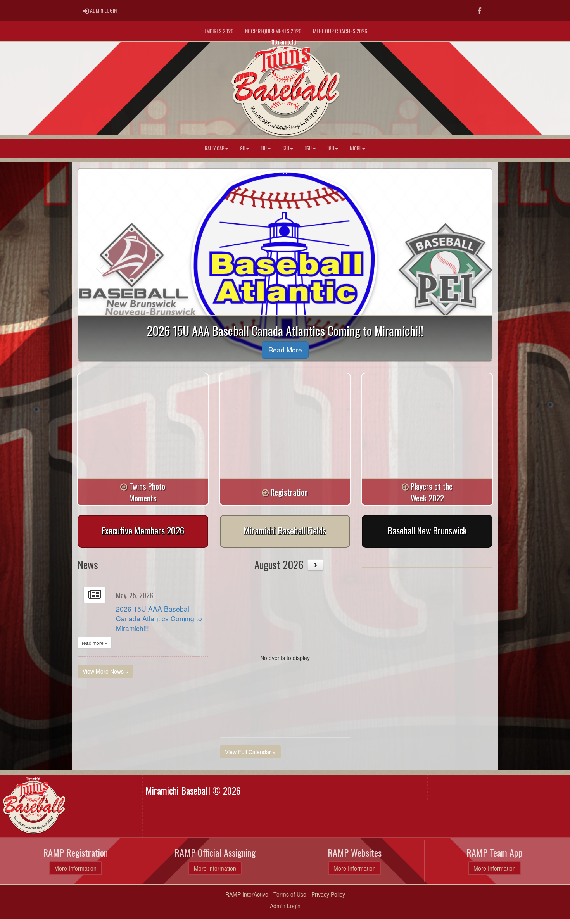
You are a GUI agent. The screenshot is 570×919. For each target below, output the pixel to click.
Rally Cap (215, 148)
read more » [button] (94, 642)
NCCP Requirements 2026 (273, 31)
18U (330, 148)
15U (308, 148)
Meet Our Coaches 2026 (340, 31)
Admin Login (285, 906)
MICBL (355, 148)
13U (285, 148)
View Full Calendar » (250, 752)
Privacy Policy (328, 894)
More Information (75, 868)
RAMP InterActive (246, 894)
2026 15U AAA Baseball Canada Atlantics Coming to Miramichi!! (159, 618)
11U (264, 148)
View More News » (105, 671)
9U (242, 148)
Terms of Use (289, 894)
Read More (285, 349)
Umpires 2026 (218, 31)
